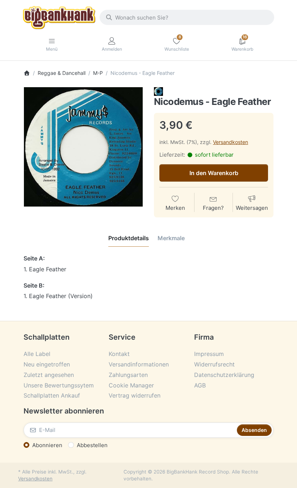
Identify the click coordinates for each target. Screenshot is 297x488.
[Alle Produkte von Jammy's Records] (158, 91)
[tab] (128, 238)
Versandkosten (230, 142)
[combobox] (187, 17)
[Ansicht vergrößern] (83, 147)
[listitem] (83, 147)
